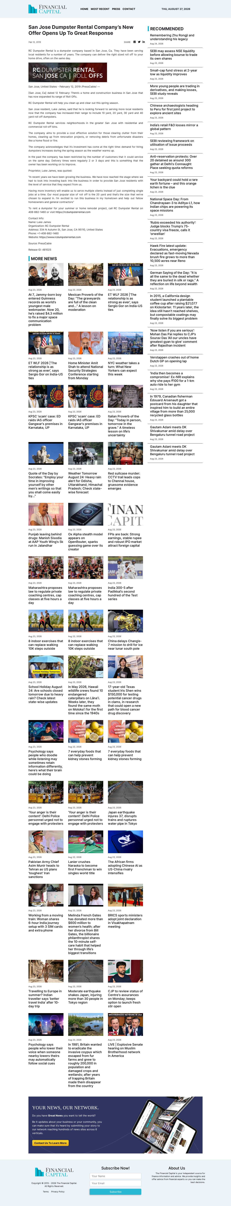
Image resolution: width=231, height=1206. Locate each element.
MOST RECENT (100, 9)
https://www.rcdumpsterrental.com (60, 237)
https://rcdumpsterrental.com (73, 212)
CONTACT (129, 9)
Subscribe (115, 1191)
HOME (84, 9)
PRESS (116, 9)
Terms (46, 1191)
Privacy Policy (57, 1191)
